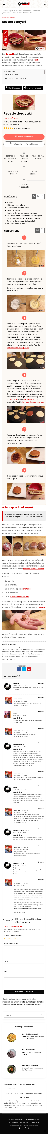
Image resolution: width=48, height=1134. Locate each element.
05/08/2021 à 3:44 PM (19, 685)
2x (38, 196)
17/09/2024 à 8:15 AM (19, 866)
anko (37, 60)
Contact (35, 1122)
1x (34, 196)
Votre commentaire (11, 943)
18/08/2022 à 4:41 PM (19, 715)
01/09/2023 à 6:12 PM (20, 812)
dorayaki (9, 54)
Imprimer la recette (34, 88)
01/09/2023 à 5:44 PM (19, 789)
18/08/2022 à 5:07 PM (20, 732)
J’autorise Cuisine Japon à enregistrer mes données (23, 1094)
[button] (4, 129)
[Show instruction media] (37, 230)
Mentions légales (32, 1119)
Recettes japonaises (9, 17)
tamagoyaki (12, 399)
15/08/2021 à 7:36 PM (20, 701)
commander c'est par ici (18, 347)
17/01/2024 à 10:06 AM (21, 849)
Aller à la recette (14, 88)
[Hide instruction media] (42, 230)
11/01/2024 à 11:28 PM (19, 832)
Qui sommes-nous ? (16, 1119)
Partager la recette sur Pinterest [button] (25, 144)
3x (42, 195)
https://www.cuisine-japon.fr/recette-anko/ (27, 909)
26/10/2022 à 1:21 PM (19, 746)
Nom (6, 962)
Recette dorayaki (12, 74)
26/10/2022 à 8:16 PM (20, 775)
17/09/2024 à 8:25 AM (21, 883)
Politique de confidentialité (19, 1122)
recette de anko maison (33, 569)
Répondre (41, 683)
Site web (7, 981)
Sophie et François (11, 118)
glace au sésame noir (19, 597)
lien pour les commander (33, 402)
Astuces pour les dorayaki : (16, 78)
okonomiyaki (28, 399)
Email (6, 971)
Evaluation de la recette (13, 935)
